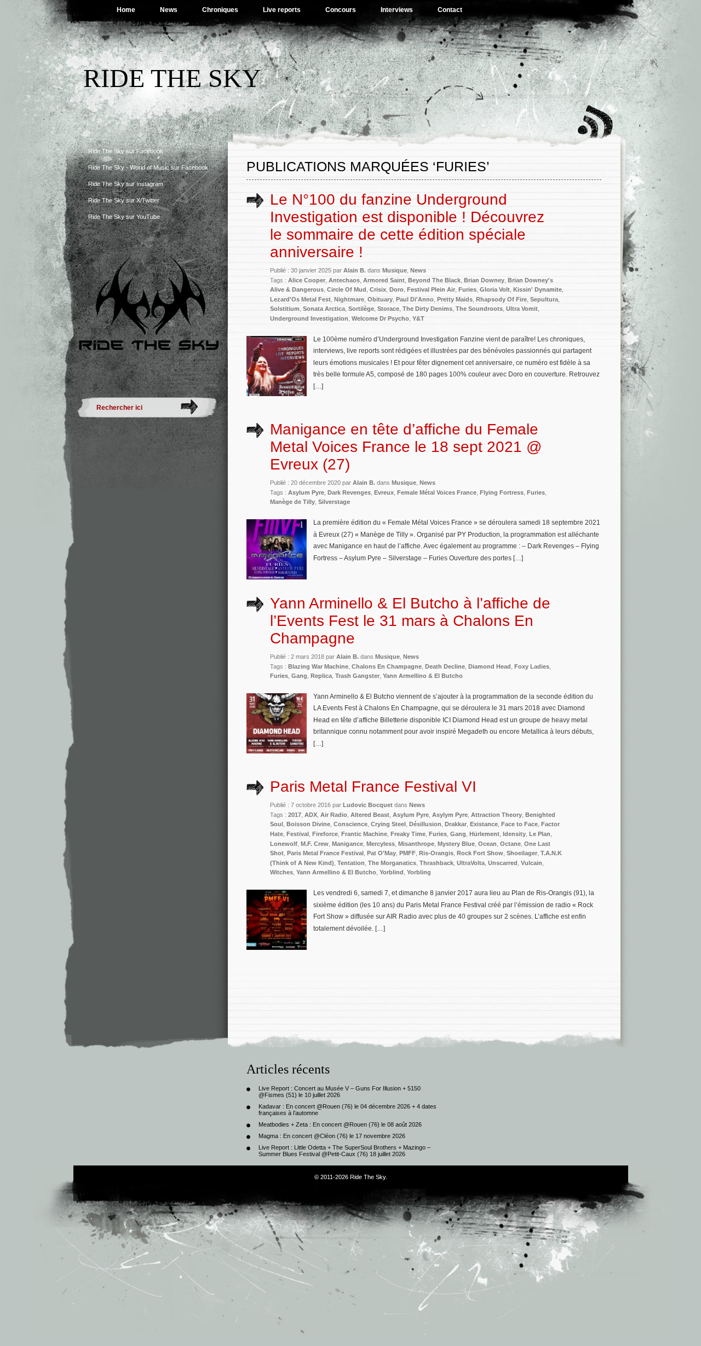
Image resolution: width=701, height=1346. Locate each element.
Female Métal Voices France (436, 492)
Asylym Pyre (450, 814)
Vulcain (531, 863)
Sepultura (544, 299)
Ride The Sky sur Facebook (125, 151)
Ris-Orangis (436, 853)
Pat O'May (381, 853)
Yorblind (392, 872)
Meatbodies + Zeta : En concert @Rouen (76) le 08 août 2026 (340, 1124)
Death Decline (445, 666)
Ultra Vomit (522, 308)
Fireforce (325, 834)
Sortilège (361, 308)
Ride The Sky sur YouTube (124, 216)
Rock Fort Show (480, 853)
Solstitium (285, 308)
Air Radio (333, 814)
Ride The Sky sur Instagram (125, 184)
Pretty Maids (455, 299)
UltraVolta (471, 863)
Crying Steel (388, 824)
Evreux (384, 492)
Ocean (487, 843)
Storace (388, 308)
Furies (467, 289)
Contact (450, 10)
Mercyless (380, 843)
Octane (510, 843)
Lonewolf (283, 843)
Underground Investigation (309, 318)
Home (126, 10)
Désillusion (425, 824)
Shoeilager (522, 853)
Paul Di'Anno (415, 299)
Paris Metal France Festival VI (373, 786)
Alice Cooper (306, 280)
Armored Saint (384, 280)
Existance (484, 824)
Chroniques (220, 10)
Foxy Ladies (531, 666)
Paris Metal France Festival (325, 853)
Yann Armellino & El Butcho (423, 675)
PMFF (407, 853)
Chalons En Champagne (387, 666)
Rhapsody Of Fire (501, 299)
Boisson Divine (308, 824)
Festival (297, 834)
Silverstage (334, 501)
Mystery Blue (456, 843)
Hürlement (484, 834)
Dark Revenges (349, 492)
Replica (321, 675)
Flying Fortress (502, 492)
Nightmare (349, 299)
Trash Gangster (357, 675)
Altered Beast (369, 814)
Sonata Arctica (324, 308)
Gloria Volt (495, 289)
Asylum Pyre (306, 492)
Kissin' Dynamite (537, 289)
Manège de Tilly (292, 501)
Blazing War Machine (318, 666)
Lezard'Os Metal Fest (300, 299)
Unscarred (503, 863)
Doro (396, 289)
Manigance (347, 843)
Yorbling (419, 872)
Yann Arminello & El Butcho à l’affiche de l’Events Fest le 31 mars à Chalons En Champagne (410, 621)
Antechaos (344, 280)
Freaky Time (408, 834)
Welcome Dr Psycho (380, 318)
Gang (299, 675)
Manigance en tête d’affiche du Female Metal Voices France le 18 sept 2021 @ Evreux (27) (406, 447)
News (168, 10)
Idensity (514, 834)
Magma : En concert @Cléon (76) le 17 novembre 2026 (331, 1136)
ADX (310, 814)
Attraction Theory (496, 814)
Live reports (282, 10)
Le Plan (539, 834)
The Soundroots (479, 308)
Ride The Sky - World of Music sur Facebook (148, 167)
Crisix (378, 289)
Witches (281, 872)
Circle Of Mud (346, 289)
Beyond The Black (434, 280)
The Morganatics (392, 863)
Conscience (350, 824)
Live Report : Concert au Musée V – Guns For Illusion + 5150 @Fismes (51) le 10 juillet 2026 (339, 1091)
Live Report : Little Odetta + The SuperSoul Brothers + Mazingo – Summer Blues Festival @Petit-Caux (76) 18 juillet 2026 (344, 1150)
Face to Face (519, 824)
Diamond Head (489, 666)
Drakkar (456, 824)
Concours (340, 10)
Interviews (397, 10)
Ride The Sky (172, 77)
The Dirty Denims (427, 308)
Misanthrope (416, 843)
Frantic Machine (364, 834)
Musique (394, 270)
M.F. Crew (315, 843)
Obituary (380, 299)
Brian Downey (484, 280)
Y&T (418, 318)
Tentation (351, 863)
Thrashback (436, 863)
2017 (294, 814)
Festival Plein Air (431, 289)
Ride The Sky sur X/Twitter (123, 200)
